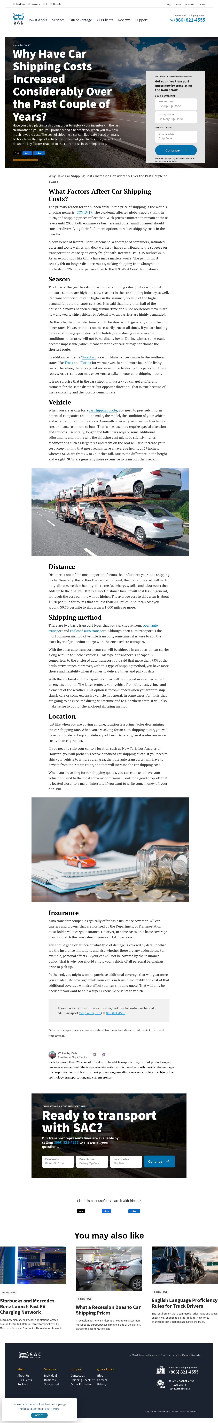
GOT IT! (39, 1415)
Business (50, 1380)
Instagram (35, 4)
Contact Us (189, 4)
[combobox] (176, 138)
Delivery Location (166, 114)
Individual (50, 1375)
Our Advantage (81, 20)
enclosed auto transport (88, 630)
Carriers (202, 4)
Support (141, 20)
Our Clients (105, 20)
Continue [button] (172, 150)
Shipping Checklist (83, 1380)
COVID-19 (84, 212)
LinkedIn (57, 4)
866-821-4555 (115, 1013)
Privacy (101, 1384)
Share (27, 153)
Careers (178, 4)
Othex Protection (81, 1384)
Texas (69, 362)
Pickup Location (166, 101)
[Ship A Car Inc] (18, 19)
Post (17, 153)
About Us (23, 1375)
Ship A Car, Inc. (90, 1013)
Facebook (20, 4)
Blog (168, 4)
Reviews (124, 20)
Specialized (51, 1384)
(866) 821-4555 (189, 20)
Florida (85, 362)
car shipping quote (103, 410)
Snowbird (89, 357)
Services (58, 20)
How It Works (37, 20)
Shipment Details (166, 133)
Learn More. (52, 1409)
